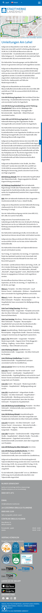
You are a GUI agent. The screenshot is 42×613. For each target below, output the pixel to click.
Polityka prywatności (14, 604)
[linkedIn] (15, 598)
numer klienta (10, 40)
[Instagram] (11, 598)
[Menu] (39, 2)
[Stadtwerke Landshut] (13, 10)
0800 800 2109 (7, 511)
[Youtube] (7, 598)
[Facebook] (3, 598)
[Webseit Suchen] (3, 2)
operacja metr (29, 606)
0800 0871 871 (7, 493)
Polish (15, 2)
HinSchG (20, 606)
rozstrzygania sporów (31, 604)
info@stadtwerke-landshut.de (10, 504)
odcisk (3, 604)
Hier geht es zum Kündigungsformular (12, 541)
